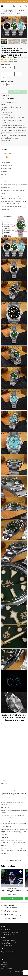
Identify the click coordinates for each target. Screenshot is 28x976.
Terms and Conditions (6, 968)
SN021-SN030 (11, 10)
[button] (24, 27)
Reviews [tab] (4, 157)
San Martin (17, 971)
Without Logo (11, 67)
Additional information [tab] (7, 153)
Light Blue (4, 74)
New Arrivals (15, 860)
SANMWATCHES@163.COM (12, 953)
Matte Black (10, 74)
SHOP (6, 10)
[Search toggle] (20, 6)
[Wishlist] (20, 871)
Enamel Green (18, 74)
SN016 (15, 888)
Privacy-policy (4, 966)
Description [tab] (4, 149)
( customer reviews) (12, 61)
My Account (4, 962)
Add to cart (17, 91)
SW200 (9, 84)
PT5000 (3, 84)
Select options (12, 898)
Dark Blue (4, 78)
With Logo (4, 67)
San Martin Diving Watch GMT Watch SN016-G (12, 891)
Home (2, 10)
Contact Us (4, 964)
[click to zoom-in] (14, 27)
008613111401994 (10, 951)
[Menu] (3, 6)
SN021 (16, 10)
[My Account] (23, 6)
